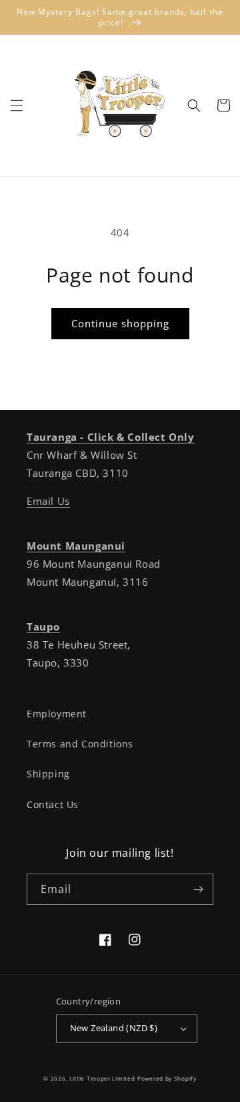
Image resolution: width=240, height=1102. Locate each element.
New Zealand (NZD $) (114, 1028)
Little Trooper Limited (102, 1078)
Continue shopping (120, 323)
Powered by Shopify (167, 1078)
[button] (16, 105)
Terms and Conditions (80, 743)
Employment (57, 713)
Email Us (48, 501)
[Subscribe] (198, 889)
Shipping (48, 773)
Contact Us (53, 804)
